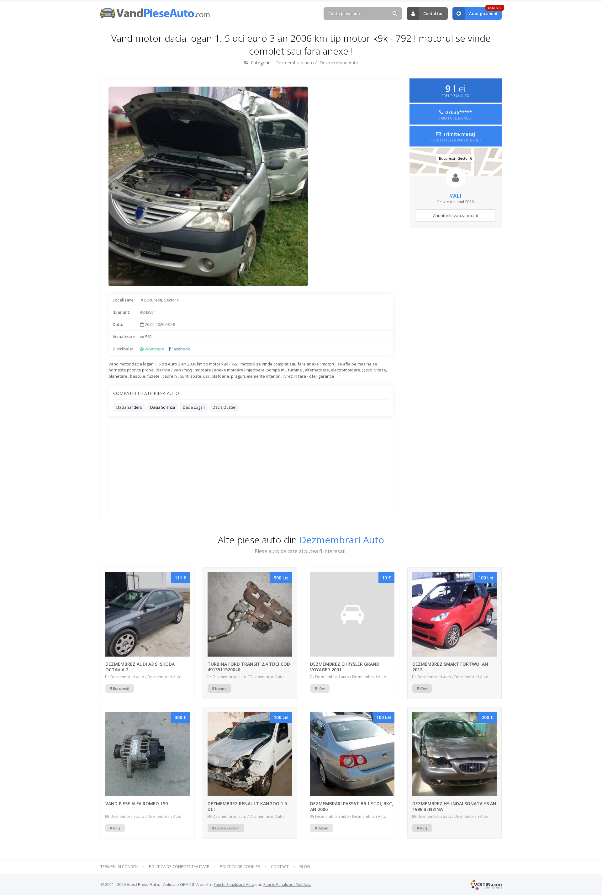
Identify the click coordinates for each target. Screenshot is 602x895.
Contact (280, 866)
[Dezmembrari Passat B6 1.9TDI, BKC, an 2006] (352, 754)
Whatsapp (154, 349)
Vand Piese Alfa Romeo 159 (136, 804)
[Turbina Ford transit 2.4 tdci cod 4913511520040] (250, 614)
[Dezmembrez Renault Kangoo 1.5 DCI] (250, 754)
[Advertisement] (354, 247)
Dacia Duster (224, 407)
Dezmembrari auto (294, 63)
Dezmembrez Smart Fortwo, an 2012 (450, 667)
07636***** (455, 114)
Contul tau (433, 13)
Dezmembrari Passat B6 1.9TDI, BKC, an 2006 (351, 806)
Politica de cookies (240, 866)
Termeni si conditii (119, 866)
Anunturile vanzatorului (455, 215)
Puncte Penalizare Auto (234, 884)
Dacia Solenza (162, 407)
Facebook (180, 349)
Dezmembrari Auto (338, 63)
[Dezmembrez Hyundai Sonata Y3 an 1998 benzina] (454, 754)
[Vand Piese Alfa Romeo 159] (147, 754)
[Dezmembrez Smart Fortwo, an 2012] (454, 614)
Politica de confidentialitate (179, 866)
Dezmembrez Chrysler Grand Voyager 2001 (344, 667)
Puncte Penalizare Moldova (287, 884)
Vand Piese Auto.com (155, 13)
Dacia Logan (194, 407)
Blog (304, 866)
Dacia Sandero (129, 407)
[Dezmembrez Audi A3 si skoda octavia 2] (147, 614)
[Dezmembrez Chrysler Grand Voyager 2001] (352, 614)
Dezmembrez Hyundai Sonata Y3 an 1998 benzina (454, 806)
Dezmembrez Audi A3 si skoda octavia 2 (140, 667)
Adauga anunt (485, 11)
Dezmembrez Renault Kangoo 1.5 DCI (247, 806)
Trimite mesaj (455, 136)
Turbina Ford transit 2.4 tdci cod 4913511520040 (249, 667)
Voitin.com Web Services (486, 884)
